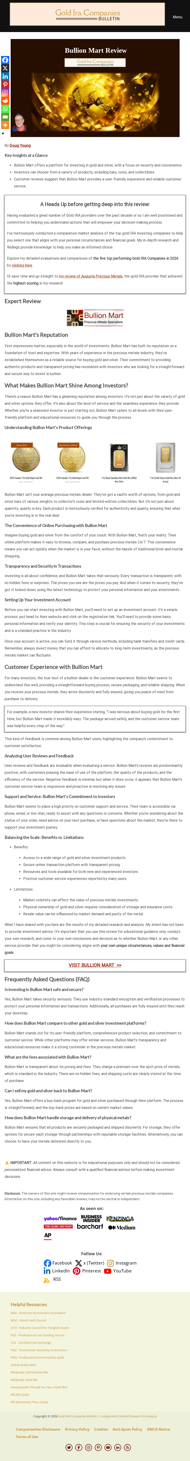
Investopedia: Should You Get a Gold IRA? (39, 1387)
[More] (5, 125)
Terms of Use (27, 1436)
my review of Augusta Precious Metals (91, 276)
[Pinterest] (5, 84)
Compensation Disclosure (38, 1429)
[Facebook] (5, 60)
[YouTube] (107, 1447)
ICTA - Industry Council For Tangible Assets (40, 1328)
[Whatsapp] (5, 109)
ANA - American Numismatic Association (38, 1313)
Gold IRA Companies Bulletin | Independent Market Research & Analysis (107, 1416)
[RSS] (127, 1447)
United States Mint (23, 1365)
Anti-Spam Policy (127, 1429)
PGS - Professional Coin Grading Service (37, 1335)
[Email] (5, 117)
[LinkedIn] (117, 1447)
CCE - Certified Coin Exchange (31, 1342)
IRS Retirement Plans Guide (29, 1402)
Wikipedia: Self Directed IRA (29, 1372)
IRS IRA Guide (20, 1394)
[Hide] (3, 133)
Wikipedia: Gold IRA (24, 1380)
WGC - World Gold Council (28, 1320)
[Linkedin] (5, 76)
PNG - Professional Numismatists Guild (37, 1357)
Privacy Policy (77, 1429)
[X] (5, 68)
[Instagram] (5, 92)
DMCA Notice (158, 1429)
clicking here (22, 265)
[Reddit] (5, 101)
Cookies (101, 1429)
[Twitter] (69, 1447)
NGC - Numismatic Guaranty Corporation (39, 1350)
